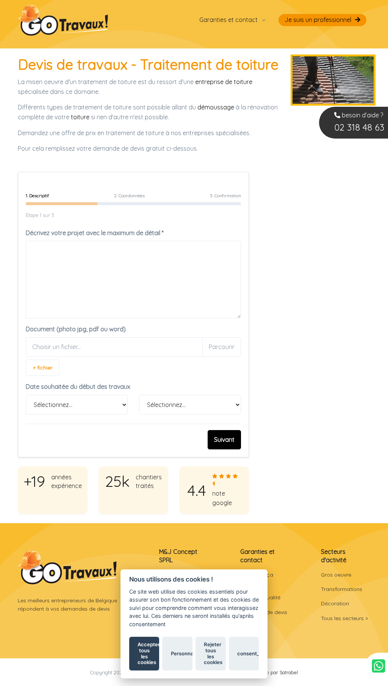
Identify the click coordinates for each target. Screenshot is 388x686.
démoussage (215, 107)
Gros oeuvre (336, 574)
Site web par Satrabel (274, 672)
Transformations (341, 589)
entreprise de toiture (223, 82)
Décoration (335, 603)
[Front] (67, 567)
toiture (80, 117)
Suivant (224, 439)
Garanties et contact (228, 19)
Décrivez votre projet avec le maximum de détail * (95, 233)
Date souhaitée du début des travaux (78, 386)
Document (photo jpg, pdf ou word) (76, 329)
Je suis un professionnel (318, 19)
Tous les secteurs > (344, 618)
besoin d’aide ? (359, 122)
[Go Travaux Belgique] (63, 20)
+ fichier (42, 367)
